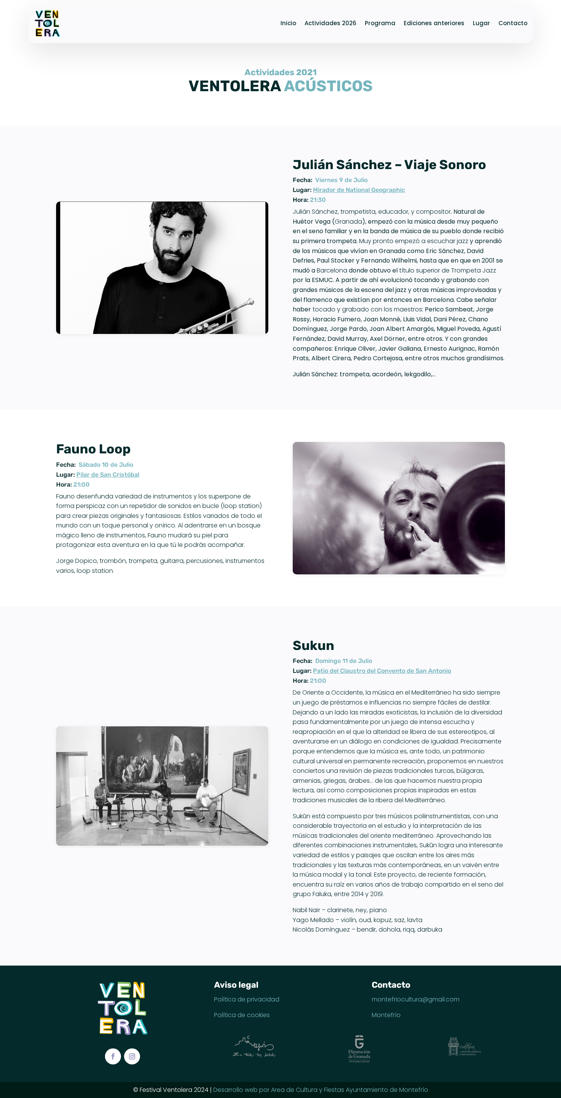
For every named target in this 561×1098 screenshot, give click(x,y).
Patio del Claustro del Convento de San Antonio (382, 670)
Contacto (512, 23)
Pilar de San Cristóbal (107, 474)
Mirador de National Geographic (359, 189)
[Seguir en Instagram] (132, 1056)
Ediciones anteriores (434, 23)
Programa (380, 23)
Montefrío (386, 1015)
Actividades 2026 (330, 23)
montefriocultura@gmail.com (415, 999)
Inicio (288, 23)
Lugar (481, 23)
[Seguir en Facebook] (113, 1056)
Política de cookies (242, 1015)
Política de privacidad (246, 999)
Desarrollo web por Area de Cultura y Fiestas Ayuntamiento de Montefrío (320, 1089)
